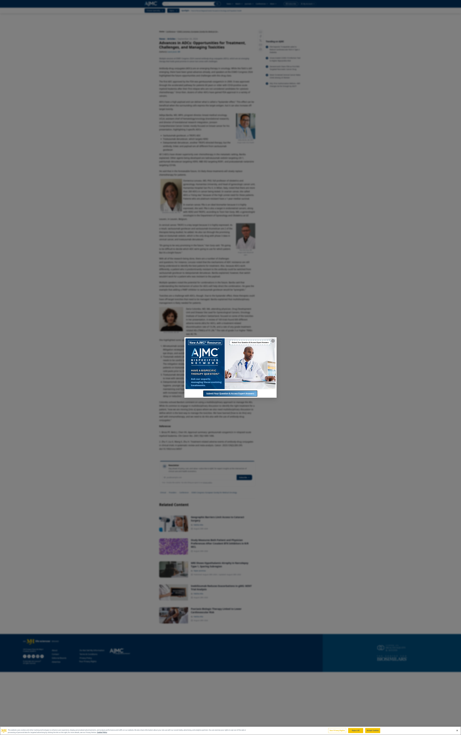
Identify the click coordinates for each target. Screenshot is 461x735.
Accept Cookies (373, 730)
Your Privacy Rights (337, 730)
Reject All (355, 730)
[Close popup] (273, 341)
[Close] (457, 730)
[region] (230, 730)
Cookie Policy (102, 732)
